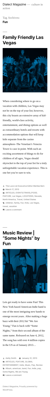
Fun (22, 203)
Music (27, 365)
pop (39, 368)
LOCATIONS (27, 196)
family (16, 203)
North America (9, 199)
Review (39, 365)
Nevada (38, 196)
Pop (33, 365)
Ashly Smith (11, 358)
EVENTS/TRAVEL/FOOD (26, 193)
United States (30, 199)
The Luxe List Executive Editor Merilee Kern (25, 186)
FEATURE (7, 196)
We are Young (21, 372)
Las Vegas (16, 196)
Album (8, 368)
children (9, 203)
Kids (27, 203)
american (16, 368)
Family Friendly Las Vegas (23, 40)
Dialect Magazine (14, 4)
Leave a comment (14, 210)
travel (5, 206)
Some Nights (8, 372)
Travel (19, 199)
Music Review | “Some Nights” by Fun (21, 238)
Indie (22, 365)
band (24, 368)
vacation (13, 206)
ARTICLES (10, 193)
